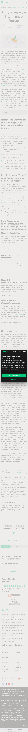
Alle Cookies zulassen (14, 375)
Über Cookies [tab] (22, 351)
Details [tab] (14, 351)
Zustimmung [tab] (5, 351)
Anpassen (13, 379)
